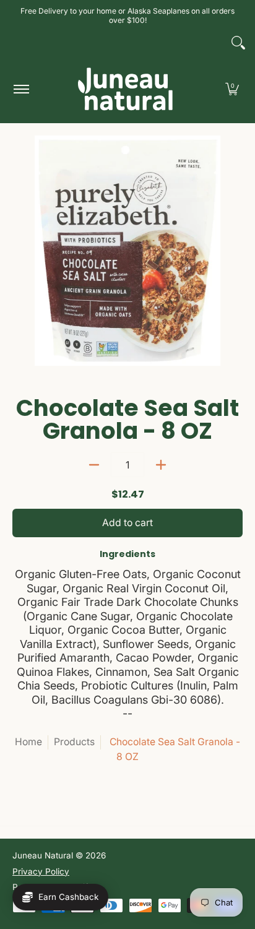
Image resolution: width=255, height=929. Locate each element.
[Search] (238, 42)
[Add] (161, 465)
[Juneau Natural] (125, 89)
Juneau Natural (42, 855)
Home (28, 742)
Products (74, 742)
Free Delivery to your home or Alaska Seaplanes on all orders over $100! (127, 15)
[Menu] (20, 88)
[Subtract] (94, 465)
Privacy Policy (40, 871)
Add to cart (127, 523)
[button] (232, 88)
